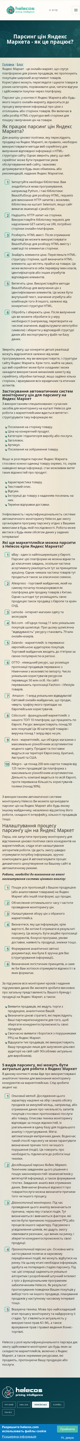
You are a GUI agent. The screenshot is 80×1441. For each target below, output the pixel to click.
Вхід (55, 10)
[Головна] (20, 10)
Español (57, 1405)
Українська (40, 1405)
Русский (9, 1405)
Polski (8, 1412)
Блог (20, 64)
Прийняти (67, 1429)
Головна (8, 64)
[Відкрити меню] (76, 10)
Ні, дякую (67, 1437)
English (24, 1405)
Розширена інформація (19, 1436)
